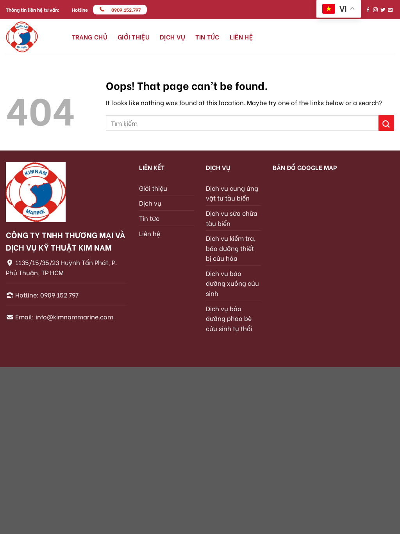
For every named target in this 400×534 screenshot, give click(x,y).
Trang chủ (89, 36)
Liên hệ (241, 36)
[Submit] (386, 123)
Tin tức (207, 36)
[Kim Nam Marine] (33, 37)
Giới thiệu (134, 36)
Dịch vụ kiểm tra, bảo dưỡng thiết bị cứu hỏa (231, 247)
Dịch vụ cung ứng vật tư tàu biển (232, 192)
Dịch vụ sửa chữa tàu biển (231, 218)
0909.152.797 (126, 9)
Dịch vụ (172, 36)
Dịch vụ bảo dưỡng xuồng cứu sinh (232, 283)
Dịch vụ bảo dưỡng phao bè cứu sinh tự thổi (229, 318)
